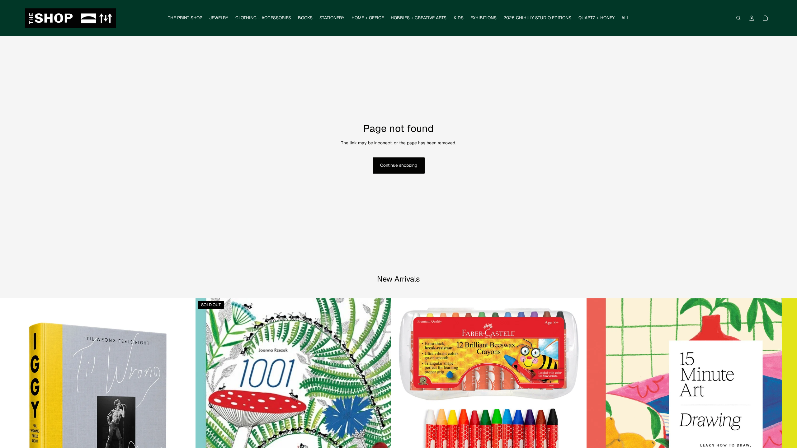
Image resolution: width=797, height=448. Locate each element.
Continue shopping (398, 165)
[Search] (738, 18)
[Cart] (765, 18)
